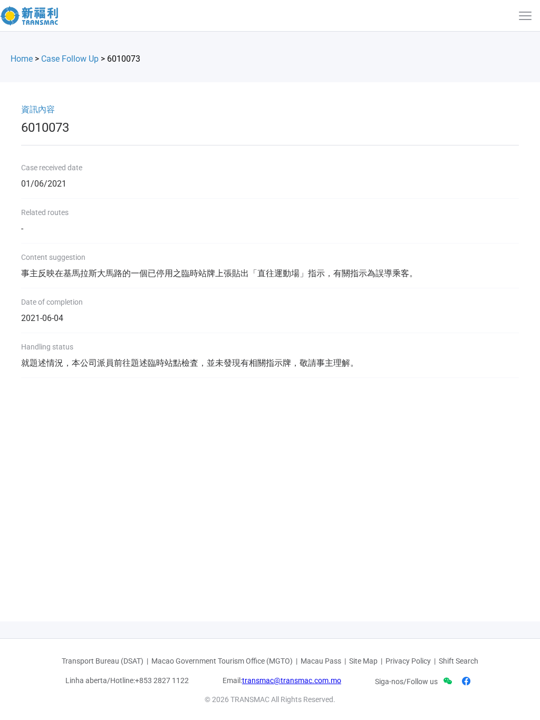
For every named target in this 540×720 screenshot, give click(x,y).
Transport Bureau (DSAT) (102, 661)
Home (22, 59)
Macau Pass (321, 661)
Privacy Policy (408, 661)
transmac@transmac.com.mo (291, 680)
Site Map (363, 661)
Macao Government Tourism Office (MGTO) (222, 661)
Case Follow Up (70, 59)
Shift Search (458, 661)
